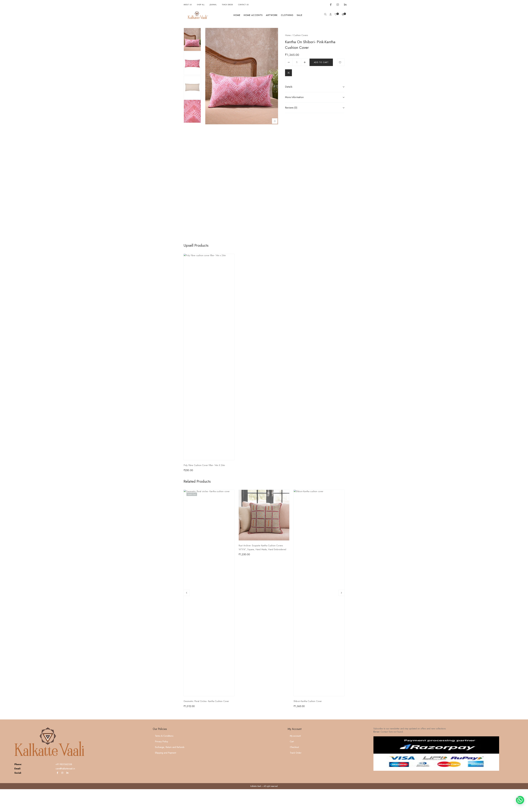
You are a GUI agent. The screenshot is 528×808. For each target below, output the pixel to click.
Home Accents (253, 15)
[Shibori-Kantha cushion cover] (319, 515)
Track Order (227, 4)
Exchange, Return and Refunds (169, 747)
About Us (188, 4)
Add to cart (321, 62)
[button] (520, 800)
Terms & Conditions (164, 735)
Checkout (294, 747)
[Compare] (288, 72)
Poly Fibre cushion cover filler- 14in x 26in (204, 465)
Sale (299, 15)
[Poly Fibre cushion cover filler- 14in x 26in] (209, 357)
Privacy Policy (161, 741)
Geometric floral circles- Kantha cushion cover (206, 701)
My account (295, 735)
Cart (292, 741)
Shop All (200, 4)
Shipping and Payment (165, 752)
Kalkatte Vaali (255, 786)
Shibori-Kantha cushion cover (308, 701)
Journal (213, 4)
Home (236, 15)
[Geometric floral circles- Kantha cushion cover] (209, 515)
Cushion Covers (300, 35)
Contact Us (243, 4)
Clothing (287, 15)
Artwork (272, 15)
